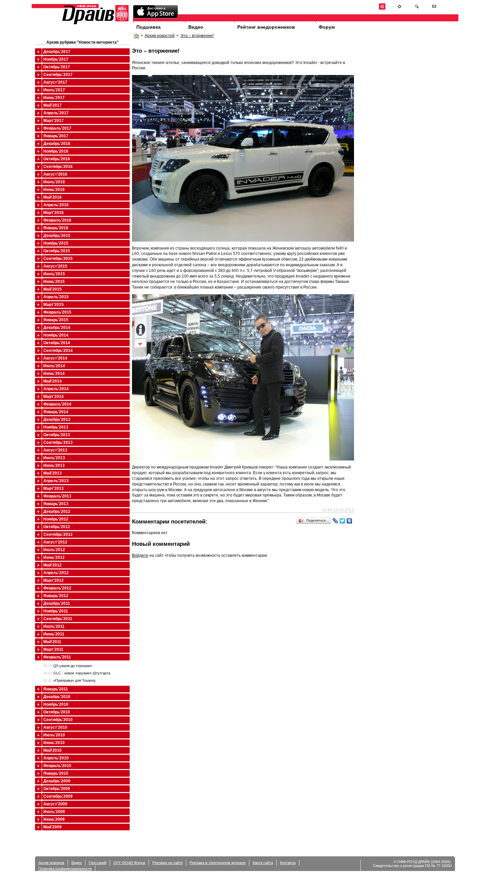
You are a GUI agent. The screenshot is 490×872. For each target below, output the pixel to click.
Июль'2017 (54, 90)
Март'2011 (53, 649)
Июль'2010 (54, 735)
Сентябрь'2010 (58, 719)
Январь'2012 (55, 595)
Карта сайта (263, 863)
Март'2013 (53, 488)
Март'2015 (53, 304)
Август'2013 (55, 450)
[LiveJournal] (335, 520)
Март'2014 (53, 396)
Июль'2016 (54, 182)
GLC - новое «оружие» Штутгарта (76, 673)
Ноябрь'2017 (55, 59)
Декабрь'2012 (56, 511)
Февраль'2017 (57, 128)
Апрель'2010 (56, 758)
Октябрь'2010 (56, 712)
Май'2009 (52, 827)
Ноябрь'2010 (55, 704)
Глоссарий (97, 863)
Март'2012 (53, 580)
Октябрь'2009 (56, 788)
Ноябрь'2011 (55, 611)
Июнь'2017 (54, 97)
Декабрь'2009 (56, 781)
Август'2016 (55, 174)
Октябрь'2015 (56, 251)
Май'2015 (52, 289)
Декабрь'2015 (56, 235)
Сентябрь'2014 (58, 350)
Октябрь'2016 (56, 159)
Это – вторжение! (197, 35)
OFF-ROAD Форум (129, 863)
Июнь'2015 (54, 281)
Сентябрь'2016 (58, 166)
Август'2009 (55, 804)
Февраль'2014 (57, 404)
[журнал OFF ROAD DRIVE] (95, 24)
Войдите (140, 555)
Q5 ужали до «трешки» (67, 666)
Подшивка (148, 27)
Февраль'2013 (57, 496)
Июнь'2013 (54, 465)
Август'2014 (55, 358)
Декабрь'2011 (56, 603)
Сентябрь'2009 (58, 796)
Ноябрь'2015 (55, 243)
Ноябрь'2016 (55, 151)
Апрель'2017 (56, 113)
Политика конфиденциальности (65, 869)
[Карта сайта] (399, 8)
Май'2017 (52, 105)
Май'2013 (52, 473)
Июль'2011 (54, 626)
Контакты (288, 863)
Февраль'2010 (57, 765)
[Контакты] (434, 8)
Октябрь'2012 (56, 526)
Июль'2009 (54, 811)
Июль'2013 (54, 457)
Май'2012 (52, 565)
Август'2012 (55, 542)
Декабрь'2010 (56, 696)
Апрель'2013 (56, 480)
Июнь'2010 (54, 742)
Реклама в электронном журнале (218, 863)
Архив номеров (51, 863)
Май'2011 (52, 641)
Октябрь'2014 (56, 343)
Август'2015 (55, 266)
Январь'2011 (55, 689)
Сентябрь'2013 (58, 442)
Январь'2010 (55, 773)
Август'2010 (55, 727)
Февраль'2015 (57, 312)
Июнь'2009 (54, 819)
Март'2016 (53, 212)
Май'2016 (52, 197)
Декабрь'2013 (56, 419)
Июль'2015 (54, 274)
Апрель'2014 (56, 389)
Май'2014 (52, 381)
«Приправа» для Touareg (69, 680)
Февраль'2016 (57, 220)
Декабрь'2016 (56, 143)
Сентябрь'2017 (58, 74)
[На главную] (382, 8)
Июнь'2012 (54, 557)
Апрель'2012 (56, 572)
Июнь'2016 (54, 189)
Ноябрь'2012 (55, 519)
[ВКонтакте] (349, 520)
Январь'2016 (55, 228)
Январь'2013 (55, 503)
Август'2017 (55, 82)
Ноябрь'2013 (55, 427)
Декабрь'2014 (56, 327)
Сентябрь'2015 (58, 258)
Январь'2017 (55, 136)
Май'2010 (52, 750)
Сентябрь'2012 (58, 534)
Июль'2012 (54, 549)
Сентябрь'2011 (57, 618)
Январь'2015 (55, 320)
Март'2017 (53, 120)
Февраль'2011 (57, 657)
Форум (327, 27)
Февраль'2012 (57, 588)
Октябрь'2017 (56, 67)
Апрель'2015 (56, 297)
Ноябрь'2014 (55, 335)
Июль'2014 (54, 366)
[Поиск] (417, 8)
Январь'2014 (55, 412)
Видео (195, 27)
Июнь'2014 (54, 373)
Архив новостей (160, 35)
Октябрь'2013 (56, 435)
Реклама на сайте (167, 863)
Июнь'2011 (53, 634)
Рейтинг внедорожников (266, 27)
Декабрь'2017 (56, 51)
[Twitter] (342, 520)
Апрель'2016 (56, 205)
